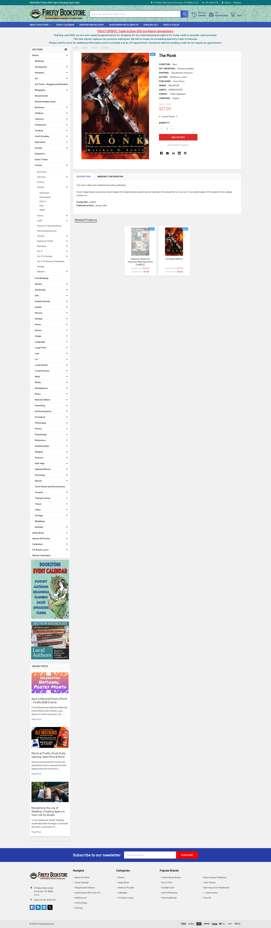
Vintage (40, 266)
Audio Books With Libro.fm (123, 24)
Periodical (40, 417)
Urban (42, 209)
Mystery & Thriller (45, 241)
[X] (50, 907)
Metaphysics (41, 388)
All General (44, 192)
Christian (41, 176)
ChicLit (42, 201)
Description (83, 176)
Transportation (43, 498)
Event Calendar (65, 24)
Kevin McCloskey (169, 892)
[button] (50, 589)
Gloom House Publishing (214, 877)
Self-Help (39, 463)
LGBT (39, 220)
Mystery (40, 235)
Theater (39, 492)
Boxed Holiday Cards (45, 101)
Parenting (40, 405)
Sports (38, 480)
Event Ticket (41, 159)
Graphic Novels (42, 301)
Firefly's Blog (171, 24)
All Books (39, 61)
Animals (39, 527)
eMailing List (151, 24)
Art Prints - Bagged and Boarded (51, 84)
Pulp (41, 205)
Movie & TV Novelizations (49, 225)
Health (38, 307)
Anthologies (45, 197)
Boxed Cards (41, 95)
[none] (115, 106)
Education (40, 142)
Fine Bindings (42, 278)
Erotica (40, 182)
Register (237, 2)
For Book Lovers (40, 549)
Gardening (40, 289)
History (38, 312)
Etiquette (40, 153)
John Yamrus (209, 882)
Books (35, 55)
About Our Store (39, 24)
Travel (38, 503)
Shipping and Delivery (91, 24)
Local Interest (42, 370)
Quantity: (164, 122)
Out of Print (166, 882)
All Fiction (42, 171)
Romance (41, 246)
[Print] (173, 153)
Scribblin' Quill (167, 887)
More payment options (178, 144)
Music (38, 393)
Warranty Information (110, 176)
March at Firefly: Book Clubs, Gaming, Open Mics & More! (48, 754)
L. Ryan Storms (210, 892)
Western (41, 271)
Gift (37, 295)
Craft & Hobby (42, 136)
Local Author (41, 364)
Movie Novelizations (46, 230)
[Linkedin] (179, 153)
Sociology (40, 474)
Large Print (40, 347)
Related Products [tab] (86, 219)
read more (36, 719)
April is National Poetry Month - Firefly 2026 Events (49, 700)
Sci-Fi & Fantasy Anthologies (50, 261)
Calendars (37, 544)
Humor (38, 330)
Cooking (39, 130)
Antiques (39, 72)
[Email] (167, 153)
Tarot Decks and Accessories (50, 486)
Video (38, 509)
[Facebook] (161, 153)
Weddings (40, 521)
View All (207, 897)
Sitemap (79, 907)
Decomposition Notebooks (216, 887)
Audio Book (38, 532)
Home (38, 324)
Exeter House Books (171, 877)
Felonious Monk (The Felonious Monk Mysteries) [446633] (140, 261)
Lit (36, 359)
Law (37, 353)
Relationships (42, 446)
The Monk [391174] (174, 258)
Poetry (38, 428)
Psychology (41, 434)
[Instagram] (38, 907)
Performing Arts (43, 411)
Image (38, 336)
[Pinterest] (185, 153)
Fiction (38, 165)
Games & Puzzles (41, 538)
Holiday (38, 318)
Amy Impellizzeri (169, 897)
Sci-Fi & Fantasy (45, 256)
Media (38, 382)
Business (39, 107)
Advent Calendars (41, 555)
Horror (40, 215)
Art (36, 78)
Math (37, 376)
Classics (39, 118)
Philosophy (40, 422)
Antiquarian (41, 66)
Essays (38, 147)
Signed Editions (43, 469)
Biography (40, 90)
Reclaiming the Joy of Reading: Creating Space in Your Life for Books (48, 811)
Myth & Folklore (42, 399)
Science (39, 457)
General (40, 187)
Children (39, 113)
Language (40, 341)
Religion (39, 451)
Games (38, 283)
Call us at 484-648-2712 (45, 899)
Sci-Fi (40, 251)
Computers (40, 124)
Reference (40, 440)
